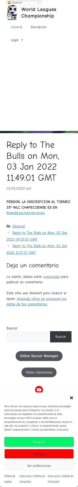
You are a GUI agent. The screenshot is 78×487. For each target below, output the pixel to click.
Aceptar (39, 442)
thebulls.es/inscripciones (25, 213)
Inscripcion (39, 27)
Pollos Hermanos (39, 372)
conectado (51, 277)
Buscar (11, 328)
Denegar (39, 454)
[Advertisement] (39, 92)
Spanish (16, 2)
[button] (71, 398)
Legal (14, 40)
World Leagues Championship (38, 12)
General (16, 27)
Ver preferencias (39, 466)
